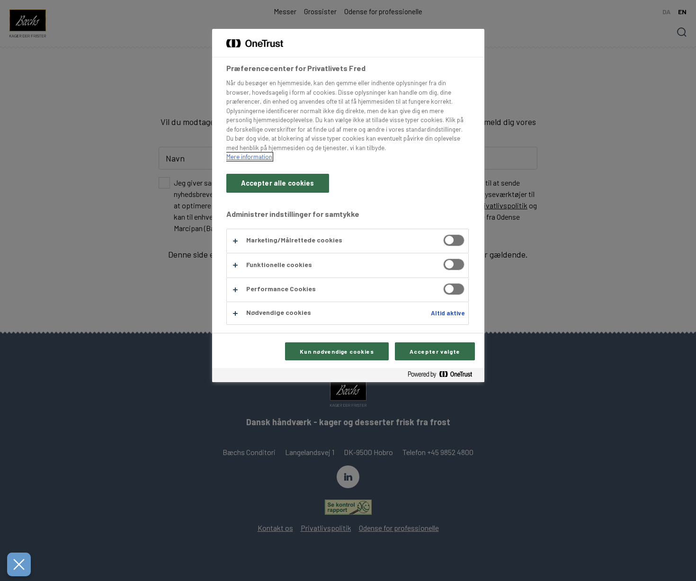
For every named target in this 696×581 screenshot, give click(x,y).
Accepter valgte (435, 351)
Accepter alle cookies (277, 183)
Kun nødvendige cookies (337, 351)
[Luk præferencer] (19, 564)
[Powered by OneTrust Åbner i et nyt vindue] (444, 376)
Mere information (249, 157)
